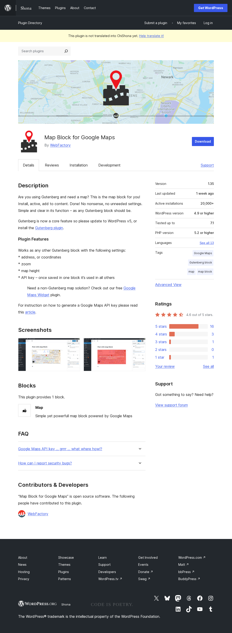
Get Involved (148, 557)
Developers (107, 572)
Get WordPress (210, 8)
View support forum (171, 405)
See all (208, 366)
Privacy (23, 579)
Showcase (66, 557)
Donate (145, 572)
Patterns (64, 579)
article (30, 312)
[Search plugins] (66, 51)
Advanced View (168, 284)
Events (143, 564)
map (191, 271)
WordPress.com (192, 557)
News (22, 564)
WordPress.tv (110, 579)
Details (28, 165)
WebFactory (60, 145)
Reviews (52, 165)
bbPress (186, 572)
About (22, 557)
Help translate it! (151, 36)
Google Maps (203, 253)
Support (207, 165)
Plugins (63, 572)
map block (205, 271)
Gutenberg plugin (49, 228)
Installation (79, 165)
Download (203, 141)
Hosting (24, 572)
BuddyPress (189, 579)
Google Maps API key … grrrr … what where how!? (60, 449)
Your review (165, 366)
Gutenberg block (200, 262)
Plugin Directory (30, 23)
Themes (64, 564)
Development (109, 165)
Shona (65, 604)
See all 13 (207, 243)
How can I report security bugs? (45, 463)
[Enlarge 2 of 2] (139, 344)
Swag (144, 579)
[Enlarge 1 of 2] (74, 344)
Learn (102, 557)
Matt (183, 564)
